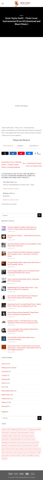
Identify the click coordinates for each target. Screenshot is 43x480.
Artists (4, 364)
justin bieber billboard (17, 439)
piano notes (29, 449)
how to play (17, 436)
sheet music (32, 452)
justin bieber (5, 439)
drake (32, 432)
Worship (4, 406)
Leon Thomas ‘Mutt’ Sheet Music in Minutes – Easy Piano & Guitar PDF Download (23, 297)
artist (8, 429)
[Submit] (40, 215)
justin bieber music (29, 439)
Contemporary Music (34, 429)
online (36, 445)
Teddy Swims (6, 398)
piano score (37, 449)
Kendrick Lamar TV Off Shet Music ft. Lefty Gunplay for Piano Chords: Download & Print (23, 322)
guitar (10, 436)
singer (39, 452)
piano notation (20, 449)
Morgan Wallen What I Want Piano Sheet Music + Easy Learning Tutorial (24, 263)
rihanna (20, 452)
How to (4, 383)
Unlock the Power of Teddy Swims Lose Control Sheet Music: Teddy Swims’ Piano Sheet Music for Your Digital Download (24, 347)
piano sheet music (7, 452)
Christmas (5, 371)
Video (22, 15)
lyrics (19, 442)
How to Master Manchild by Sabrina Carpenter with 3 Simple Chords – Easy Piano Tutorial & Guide (24, 254)
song (3, 455)
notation (4, 445)
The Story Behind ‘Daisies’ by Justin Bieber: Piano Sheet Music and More (24, 245)
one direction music (27, 445)
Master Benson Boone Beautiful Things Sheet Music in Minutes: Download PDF (23, 313)
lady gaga (5, 442)
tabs (8, 455)
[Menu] (3, 3)
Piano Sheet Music (8, 391)
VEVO (18, 455)
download (13, 432)
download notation (23, 432)
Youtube (4, 458)
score (25, 452)
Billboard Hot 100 (8, 368)
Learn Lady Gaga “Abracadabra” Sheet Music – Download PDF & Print (23, 330)
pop (15, 452)
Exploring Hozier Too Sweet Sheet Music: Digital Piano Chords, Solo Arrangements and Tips (24, 305)
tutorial (13, 455)
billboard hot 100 (16, 429)
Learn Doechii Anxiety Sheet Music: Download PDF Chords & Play (23, 280)
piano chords (10, 449)
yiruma (37, 455)
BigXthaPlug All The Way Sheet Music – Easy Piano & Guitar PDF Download (23, 288)
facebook (4, 436)
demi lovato (5, 432)
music (28, 442)
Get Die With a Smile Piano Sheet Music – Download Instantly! (22, 338)
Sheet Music (6, 395)
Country (4, 375)
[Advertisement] (21, 58)
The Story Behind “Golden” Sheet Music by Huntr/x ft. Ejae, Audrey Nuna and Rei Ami (22, 228)
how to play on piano (28, 436)
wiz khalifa (30, 455)
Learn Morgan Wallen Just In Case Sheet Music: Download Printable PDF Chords (24, 272)
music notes (35, 442)
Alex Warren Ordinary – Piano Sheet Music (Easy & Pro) (24, 236)
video (23, 455)
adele (3, 429)
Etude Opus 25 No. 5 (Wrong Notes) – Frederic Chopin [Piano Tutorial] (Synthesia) (11, 164)
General (4, 379)
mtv (24, 442)
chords (25, 429)
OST (3, 387)
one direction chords (14, 445)
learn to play (12, 442)
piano (3, 449)
